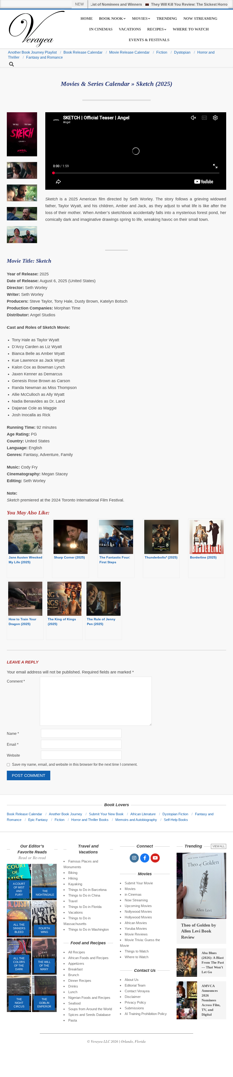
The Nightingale (45, 893)
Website (13, 755)
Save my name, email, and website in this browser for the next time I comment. (74, 765)
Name (13, 733)
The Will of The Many (44, 965)
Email (12, 744)
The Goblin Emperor (44, 1003)
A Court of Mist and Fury (19, 889)
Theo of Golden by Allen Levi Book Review (198, 931)
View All (219, 846)
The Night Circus (19, 1003)
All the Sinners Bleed (19, 928)
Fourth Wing (44, 930)
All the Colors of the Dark (19, 964)
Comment (16, 681)
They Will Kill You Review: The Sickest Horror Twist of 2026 (179, 4)
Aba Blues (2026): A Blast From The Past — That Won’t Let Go (213, 962)
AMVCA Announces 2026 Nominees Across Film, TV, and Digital (211, 1000)
